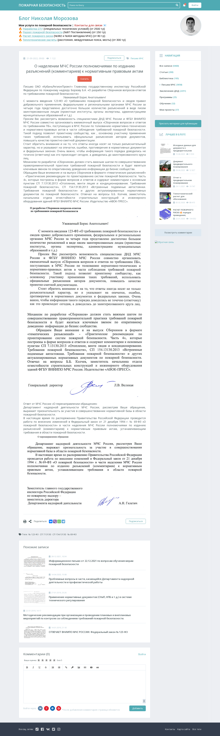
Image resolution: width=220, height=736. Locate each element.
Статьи (166, 72)
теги (196, 729)
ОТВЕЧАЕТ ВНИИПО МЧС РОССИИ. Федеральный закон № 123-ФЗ (88, 632)
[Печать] (26, 521)
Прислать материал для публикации (178, 123)
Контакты (170, 729)
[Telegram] (63, 521)
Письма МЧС (137, 58)
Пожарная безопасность (42, 5)
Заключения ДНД (173, 90)
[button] (27, 667)
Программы (168, 97)
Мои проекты (169, 109)
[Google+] (58, 708)
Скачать (84, 78)
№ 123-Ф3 (33, 534)
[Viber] (55, 521)
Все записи (169, 65)
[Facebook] (52, 708)
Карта (183, 729)
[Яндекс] (46, 708)
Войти (195, 5)
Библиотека (169, 78)
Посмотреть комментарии (178, 232)
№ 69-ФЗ (71, 534)
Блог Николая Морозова (48, 18)
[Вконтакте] (40, 708)
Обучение (167, 103)
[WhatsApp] (59, 521)
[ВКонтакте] (51, 521)
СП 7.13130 (45, 534)
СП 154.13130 (59, 534)
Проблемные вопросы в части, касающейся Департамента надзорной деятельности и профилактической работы (91, 580)
